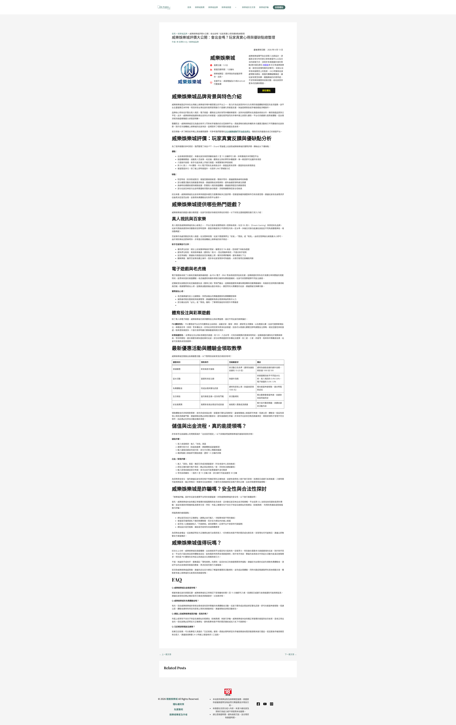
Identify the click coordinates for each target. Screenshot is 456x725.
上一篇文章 (165, 654)
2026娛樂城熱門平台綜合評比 (237, 131)
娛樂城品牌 (213, 7)
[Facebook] (258, 704)
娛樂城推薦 (199, 7)
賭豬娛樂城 (172, 698)
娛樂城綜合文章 (248, 7)
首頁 (189, 7)
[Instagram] (271, 704)
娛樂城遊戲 (226, 7)
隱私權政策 (178, 704)
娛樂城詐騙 (264, 7)
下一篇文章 (291, 654)
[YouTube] (265, 704)
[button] (235, 7)
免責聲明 (178, 709)
